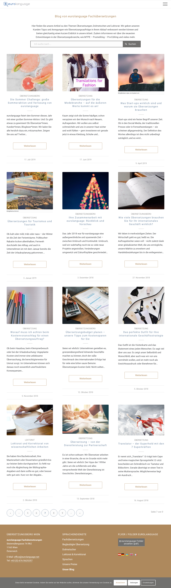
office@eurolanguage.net (26, 556)
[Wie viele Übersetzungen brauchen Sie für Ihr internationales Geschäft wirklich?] (141, 190)
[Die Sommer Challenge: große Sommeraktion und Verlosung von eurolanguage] (30, 72)
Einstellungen (148, 583)
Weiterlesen (30, 146)
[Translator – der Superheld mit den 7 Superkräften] (141, 420)
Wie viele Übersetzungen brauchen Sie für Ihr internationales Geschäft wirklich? (141, 221)
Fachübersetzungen (73, 539)
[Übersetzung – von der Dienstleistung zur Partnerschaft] (85, 419)
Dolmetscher (69, 549)
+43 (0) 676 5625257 (22, 560)
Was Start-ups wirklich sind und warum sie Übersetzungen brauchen (141, 106)
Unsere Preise (69, 564)
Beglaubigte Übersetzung (75, 544)
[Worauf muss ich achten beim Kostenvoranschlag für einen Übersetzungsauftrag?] (30, 305)
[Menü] (164, 4)
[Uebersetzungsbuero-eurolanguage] (16, 4)
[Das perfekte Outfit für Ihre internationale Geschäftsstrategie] (141, 305)
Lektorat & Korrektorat (74, 554)
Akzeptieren (120, 583)
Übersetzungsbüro (30, 96)
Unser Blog (68, 569)
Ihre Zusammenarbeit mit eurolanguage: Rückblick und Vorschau (85, 221)
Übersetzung (85, 96)
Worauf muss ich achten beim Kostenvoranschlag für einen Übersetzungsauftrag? (29, 335)
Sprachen (67, 559)
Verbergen (134, 583)
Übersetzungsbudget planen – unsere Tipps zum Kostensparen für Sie (85, 335)
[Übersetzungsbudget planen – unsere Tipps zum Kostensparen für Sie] (85, 305)
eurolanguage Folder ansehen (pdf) (132, 542)
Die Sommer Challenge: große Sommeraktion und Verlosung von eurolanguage (30, 103)
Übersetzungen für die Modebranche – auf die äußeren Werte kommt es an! (85, 103)
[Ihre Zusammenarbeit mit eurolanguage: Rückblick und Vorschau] (85, 190)
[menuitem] (164, 4)
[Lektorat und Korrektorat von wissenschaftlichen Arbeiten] (30, 420)
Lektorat (30, 440)
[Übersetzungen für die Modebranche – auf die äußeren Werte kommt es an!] (85, 72)
